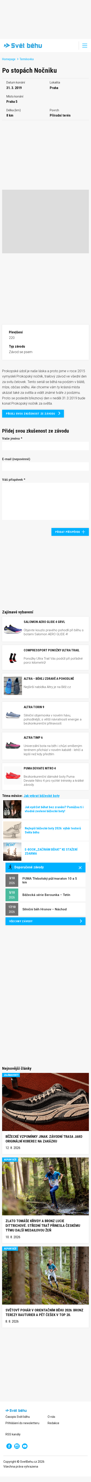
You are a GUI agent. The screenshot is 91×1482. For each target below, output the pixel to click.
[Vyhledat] (73, 45)
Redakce (53, 1423)
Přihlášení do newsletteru (22, 1423)
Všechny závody (20, 921)
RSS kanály (13, 1434)
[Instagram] (17, 1446)
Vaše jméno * (12, 438)
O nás (51, 1416)
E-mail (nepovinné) (16, 459)
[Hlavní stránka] (22, 45)
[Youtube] (24, 1446)
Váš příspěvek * (13, 480)
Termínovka (27, 59)
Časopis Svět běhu (18, 1416)
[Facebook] (9, 1446)
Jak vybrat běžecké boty (41, 796)
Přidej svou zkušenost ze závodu (30, 413)
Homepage (8, 59)
